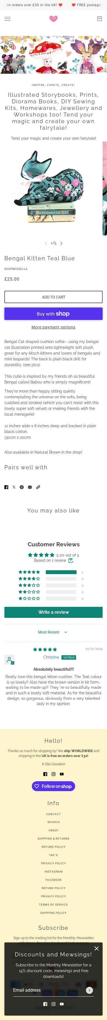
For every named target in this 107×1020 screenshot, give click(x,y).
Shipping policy (53, 912)
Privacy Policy (53, 863)
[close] (96, 948)
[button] (38, 487)
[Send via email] (30, 487)
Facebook (54, 879)
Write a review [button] (53, 612)
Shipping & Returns (53, 838)
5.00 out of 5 (68, 555)
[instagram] (53, 1004)
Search (53, 822)
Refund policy (54, 888)
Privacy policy (53, 896)
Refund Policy (54, 846)
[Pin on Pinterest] (22, 487)
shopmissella (16, 268)
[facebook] (45, 1004)
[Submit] (89, 990)
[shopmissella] (53, 19)
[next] (61, 243)
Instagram (53, 871)
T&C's (53, 855)
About (54, 830)
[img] (45, 649)
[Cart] (100, 19)
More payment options (53, 327)
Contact (53, 814)
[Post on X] (14, 487)
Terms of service (53, 904)
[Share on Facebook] (6, 487)
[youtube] (62, 1004)
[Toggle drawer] (7, 19)
